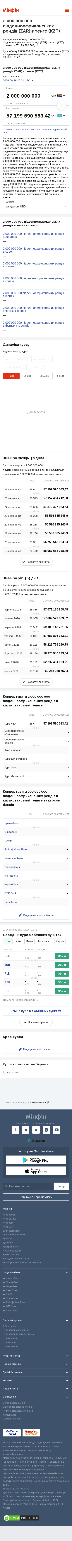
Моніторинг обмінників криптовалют (22, 1262)
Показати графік (38, 1022)
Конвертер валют (12, 1250)
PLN (7, 973)
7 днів (11, 376)
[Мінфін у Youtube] (56, 1130)
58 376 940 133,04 (55, 653)
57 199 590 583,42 (55, 489)
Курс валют (9, 1214)
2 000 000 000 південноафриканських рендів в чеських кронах (33, 309)
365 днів (44, 376)
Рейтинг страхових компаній (18, 1411)
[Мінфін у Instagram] (46, 1130)
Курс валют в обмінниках (16, 1330)
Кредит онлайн (11, 1254)
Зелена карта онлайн (14, 1403)
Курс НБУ (8, 1227)
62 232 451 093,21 (55, 662)
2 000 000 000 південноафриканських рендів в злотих (33, 265)
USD (7, 956)
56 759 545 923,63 (55, 542)
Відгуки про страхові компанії (18, 1407)
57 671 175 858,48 (55, 609)
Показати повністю (38, 561)
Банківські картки (12, 1231)
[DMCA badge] (36, 1518)
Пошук (62, 1186)
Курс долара (9, 1218)
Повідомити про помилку (36, 1197)
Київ (18, 941)
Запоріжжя (44, 941)
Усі (9, 941)
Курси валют (10, 1072)
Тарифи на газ (10, 1246)
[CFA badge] (50, 1433)
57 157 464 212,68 (55, 498)
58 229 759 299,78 (55, 644)
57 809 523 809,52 (55, 618)
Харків (60, 941)
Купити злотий (10, 1346)
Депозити (8, 1242)
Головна (7, 1102)
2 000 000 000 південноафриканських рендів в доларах (33, 235)
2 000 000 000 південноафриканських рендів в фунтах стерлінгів (33, 324)
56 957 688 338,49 (55, 550)
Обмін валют (9, 1326)
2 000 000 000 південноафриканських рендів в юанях (33, 295)
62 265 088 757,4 (56, 670)
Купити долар (10, 1338)
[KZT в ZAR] (61, 105)
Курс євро (8, 1223)
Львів (29, 941)
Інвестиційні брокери (14, 1234)
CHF (7, 991)
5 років (60, 376)
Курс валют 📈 (20, 1102)
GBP (7, 982)
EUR (7, 965)
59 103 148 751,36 (55, 627)
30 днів (27, 376)
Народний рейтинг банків (16, 1258)
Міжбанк (7, 1238)
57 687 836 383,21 (55, 635)
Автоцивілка (9, 1415)
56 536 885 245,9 (56, 515)
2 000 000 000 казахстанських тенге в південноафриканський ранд (35, 130)
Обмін (62, 956)
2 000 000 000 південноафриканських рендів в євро (33, 250)
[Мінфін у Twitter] (36, 1130)
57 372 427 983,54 (55, 506)
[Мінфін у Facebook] (15, 1130)
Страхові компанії (12, 1418)
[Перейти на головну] (11, 10)
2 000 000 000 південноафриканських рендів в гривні (33, 280)
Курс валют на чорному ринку (18, 1334)
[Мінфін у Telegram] (25, 1130)
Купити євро (9, 1342)
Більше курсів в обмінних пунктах (35, 1011)
